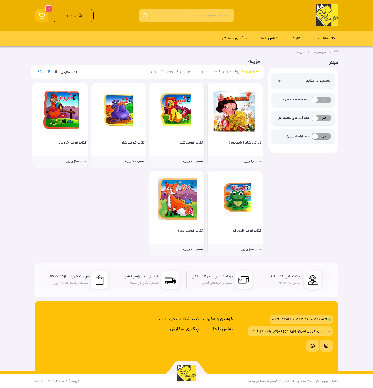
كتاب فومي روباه (190, 231)
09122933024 (282, 319)
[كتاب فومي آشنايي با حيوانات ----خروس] (60, 110)
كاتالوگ (297, 38)
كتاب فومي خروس (72, 142)
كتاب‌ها (329, 38)
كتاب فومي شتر (133, 142)
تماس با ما (269, 38)
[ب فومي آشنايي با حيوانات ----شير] (177, 110)
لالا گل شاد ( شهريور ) (245, 142)
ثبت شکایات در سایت (179, 319)
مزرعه (300, 52)
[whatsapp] (313, 346)
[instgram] (326, 346)
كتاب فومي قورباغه (247, 231)
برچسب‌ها (319, 52)
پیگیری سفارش (234, 38)
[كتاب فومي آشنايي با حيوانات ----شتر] (118, 110)
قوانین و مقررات (218, 319)
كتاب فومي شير (191, 142)
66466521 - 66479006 (311, 319)
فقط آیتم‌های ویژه (297, 136)
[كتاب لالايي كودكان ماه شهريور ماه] (235, 110)
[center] (145, 15)
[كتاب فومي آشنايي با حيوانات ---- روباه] (177, 198)
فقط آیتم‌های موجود (295, 99)
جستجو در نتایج (318, 81)
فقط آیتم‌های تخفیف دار (293, 118)
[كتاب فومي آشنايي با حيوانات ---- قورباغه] (235, 198)
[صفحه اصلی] (336, 52)
